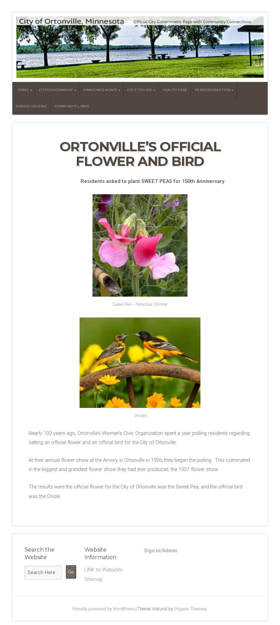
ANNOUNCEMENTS (100, 90)
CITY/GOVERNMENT (56, 90)
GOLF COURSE (139, 90)
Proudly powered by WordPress (104, 608)
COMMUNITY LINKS (72, 106)
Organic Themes (190, 608)
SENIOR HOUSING (31, 106)
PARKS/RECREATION (212, 90)
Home (23, 90)
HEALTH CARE (175, 90)
